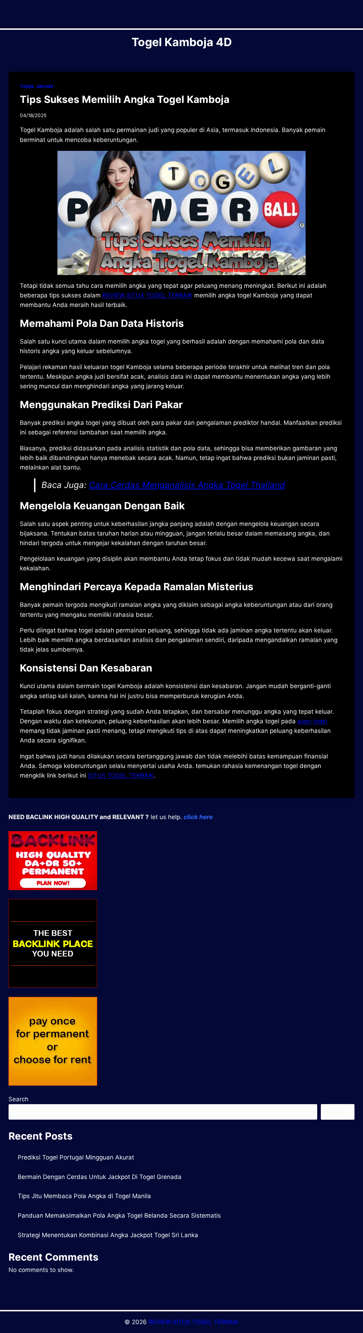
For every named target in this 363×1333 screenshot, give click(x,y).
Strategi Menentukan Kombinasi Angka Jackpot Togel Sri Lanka (108, 1235)
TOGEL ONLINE (36, 86)
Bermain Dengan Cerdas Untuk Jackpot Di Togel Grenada (100, 1176)
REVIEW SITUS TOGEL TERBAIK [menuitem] (147, 295)
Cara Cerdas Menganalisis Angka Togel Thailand (187, 485)
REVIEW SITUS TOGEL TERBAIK (194, 1322)
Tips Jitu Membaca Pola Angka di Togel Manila (84, 1196)
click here (198, 817)
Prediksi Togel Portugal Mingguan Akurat (76, 1157)
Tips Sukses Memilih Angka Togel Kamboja (124, 99)
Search (18, 1099)
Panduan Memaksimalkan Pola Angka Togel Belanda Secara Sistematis (119, 1215)
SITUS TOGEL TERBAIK (121, 775)
